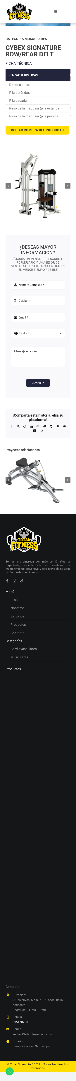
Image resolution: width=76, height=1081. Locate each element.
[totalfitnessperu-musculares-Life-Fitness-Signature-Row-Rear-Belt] (38, 185)
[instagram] (14, 580)
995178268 (20, 1022)
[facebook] (7, 580)
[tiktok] (22, 580)
